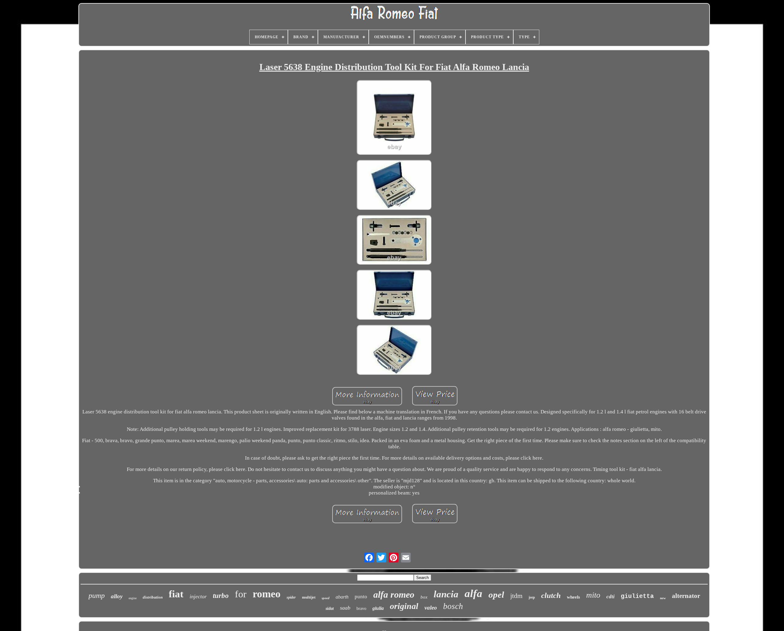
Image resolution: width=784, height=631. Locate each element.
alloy (117, 596)
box (424, 597)
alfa (473, 593)
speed (326, 598)
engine (133, 598)
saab (345, 608)
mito (593, 595)
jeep (532, 597)
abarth (342, 596)
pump (97, 595)
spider (291, 597)
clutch (551, 595)
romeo (267, 593)
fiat (176, 593)
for (241, 593)
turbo (221, 595)
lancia (446, 594)
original (404, 606)
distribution (153, 597)
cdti (610, 596)
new (663, 598)
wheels (573, 597)
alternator (686, 595)
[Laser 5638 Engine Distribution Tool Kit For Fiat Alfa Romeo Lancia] (394, 118)
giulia (378, 608)
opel (496, 594)
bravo (361, 608)
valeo (430, 607)
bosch (453, 606)
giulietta (637, 596)
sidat (330, 608)
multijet (308, 597)
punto (361, 596)
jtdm (516, 595)
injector (198, 596)
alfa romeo (393, 594)
